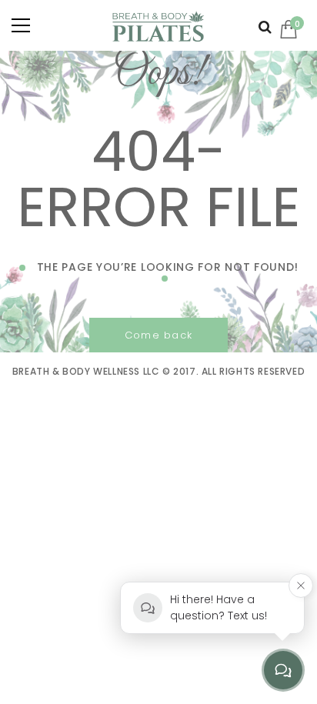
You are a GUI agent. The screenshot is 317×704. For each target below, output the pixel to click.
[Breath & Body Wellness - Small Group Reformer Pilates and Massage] (158, 25)
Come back (159, 335)
